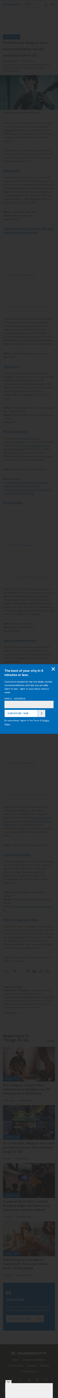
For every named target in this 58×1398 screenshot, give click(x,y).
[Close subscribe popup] (53, 669)
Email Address (15, 698)
